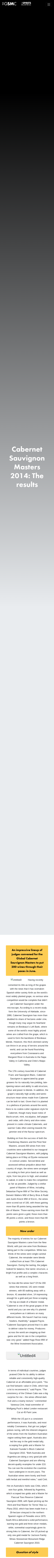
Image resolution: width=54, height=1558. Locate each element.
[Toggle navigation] (49, 4)
